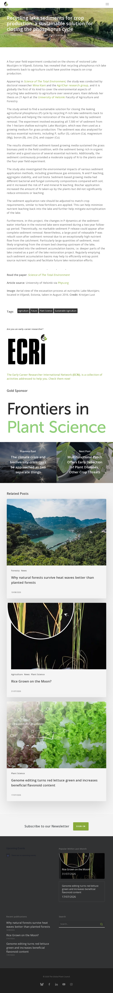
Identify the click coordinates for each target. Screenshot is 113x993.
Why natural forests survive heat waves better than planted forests (28, 924)
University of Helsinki (51, 97)
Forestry (15, 570)
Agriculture (34, 35)
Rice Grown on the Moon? (22, 935)
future (34, 310)
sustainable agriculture (66, 310)
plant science (46, 310)
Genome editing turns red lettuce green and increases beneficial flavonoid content (27, 947)
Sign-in (80, 826)
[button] (107, 3)
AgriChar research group (72, 85)
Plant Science (56, 35)
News (45, 35)
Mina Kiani (39, 85)
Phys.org (63, 283)
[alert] (29, 855)
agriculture (23, 310)
